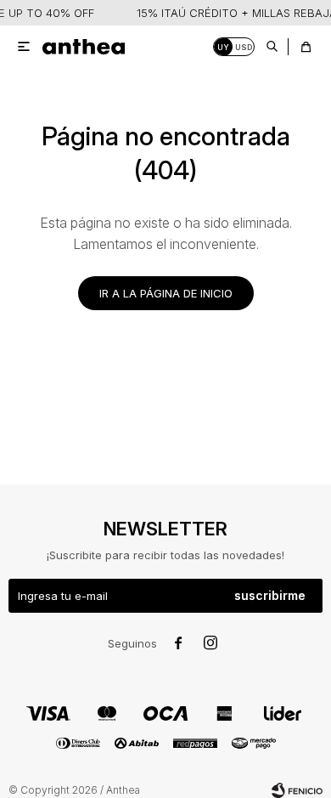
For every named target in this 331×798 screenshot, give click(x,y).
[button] (272, 46)
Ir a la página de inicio (166, 293)
